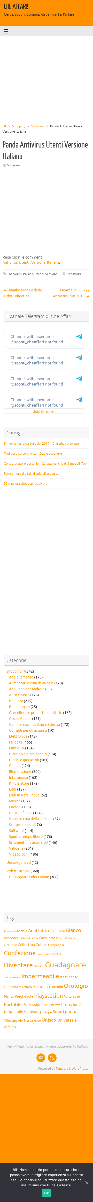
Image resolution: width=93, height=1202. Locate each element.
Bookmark (74, 274)
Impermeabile (40, 976)
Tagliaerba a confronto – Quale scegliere (33, 453)
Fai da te (16, 742)
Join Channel (44, 411)
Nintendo (56, 987)
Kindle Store (19, 783)
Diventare (18, 965)
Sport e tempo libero (26, 836)
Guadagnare (65, 965)
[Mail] (40, 1057)
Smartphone (65, 1012)
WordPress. (80, 1069)
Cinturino (10, 945)
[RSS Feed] (52, 1057)
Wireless (10, 1027)
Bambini (58, 931)
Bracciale (11, 938)
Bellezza (16, 701)
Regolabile (13, 1012)
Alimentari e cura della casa (31, 683)
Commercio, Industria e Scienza (34, 724)
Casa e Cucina (20, 719)
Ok (46, 1193)
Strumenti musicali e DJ (28, 842)
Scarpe (47, 1012)
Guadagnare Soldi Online (29, 877)
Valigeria (16, 848)
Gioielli (15, 766)
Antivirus (10, 262)
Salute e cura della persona (30, 819)
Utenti (24, 262)
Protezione (71, 1004)
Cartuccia (47, 938)
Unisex (49, 1020)
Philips (9, 997)
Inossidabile (69, 977)
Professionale (34, 1004)
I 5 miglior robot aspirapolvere (26, 483)
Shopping (18, 126)
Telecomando (13, 1021)
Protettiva (54, 1005)
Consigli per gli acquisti (28, 730)
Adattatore (39, 930)
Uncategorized (18, 862)
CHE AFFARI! (16, 7)
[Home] (5, 126)
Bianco (73, 930)
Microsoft (40, 986)
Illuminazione (20, 771)
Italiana (53, 262)
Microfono (25, 987)
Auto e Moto (19, 695)
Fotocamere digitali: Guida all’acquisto (31, 473)
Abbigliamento (21, 677)
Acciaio (22, 931)
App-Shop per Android (26, 689)
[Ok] (86, 1182)
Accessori (10, 931)
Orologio (76, 986)
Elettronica (18, 736)
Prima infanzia (20, 813)
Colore (41, 944)
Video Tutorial (18, 871)
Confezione (20, 953)
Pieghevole (24, 996)
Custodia (42, 954)
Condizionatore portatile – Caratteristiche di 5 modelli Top (45, 463)
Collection (26, 945)
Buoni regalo (19, 707)
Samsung (32, 1012)
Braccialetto (29, 938)
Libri (12, 789)
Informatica (18, 777)
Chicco (60, 938)
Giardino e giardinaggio (28, 754)
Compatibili (56, 945)
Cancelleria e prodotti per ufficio (35, 713)
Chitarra (70, 938)
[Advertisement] (46, 78)
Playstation (48, 995)
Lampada (11, 987)
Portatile (13, 1004)
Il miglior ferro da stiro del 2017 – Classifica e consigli (42, 443)
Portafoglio (72, 997)
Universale (67, 1020)
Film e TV (16, 748)
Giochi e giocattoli (24, 760)
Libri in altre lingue (24, 795)
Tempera (62, 1069)
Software (37, 126)
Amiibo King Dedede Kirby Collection (22, 293)
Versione (38, 262)
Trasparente (32, 1021)
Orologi (15, 807)
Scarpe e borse (21, 825)
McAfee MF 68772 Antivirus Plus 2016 (71, 293)
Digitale (55, 954)
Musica (14, 801)
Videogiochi (19, 854)
